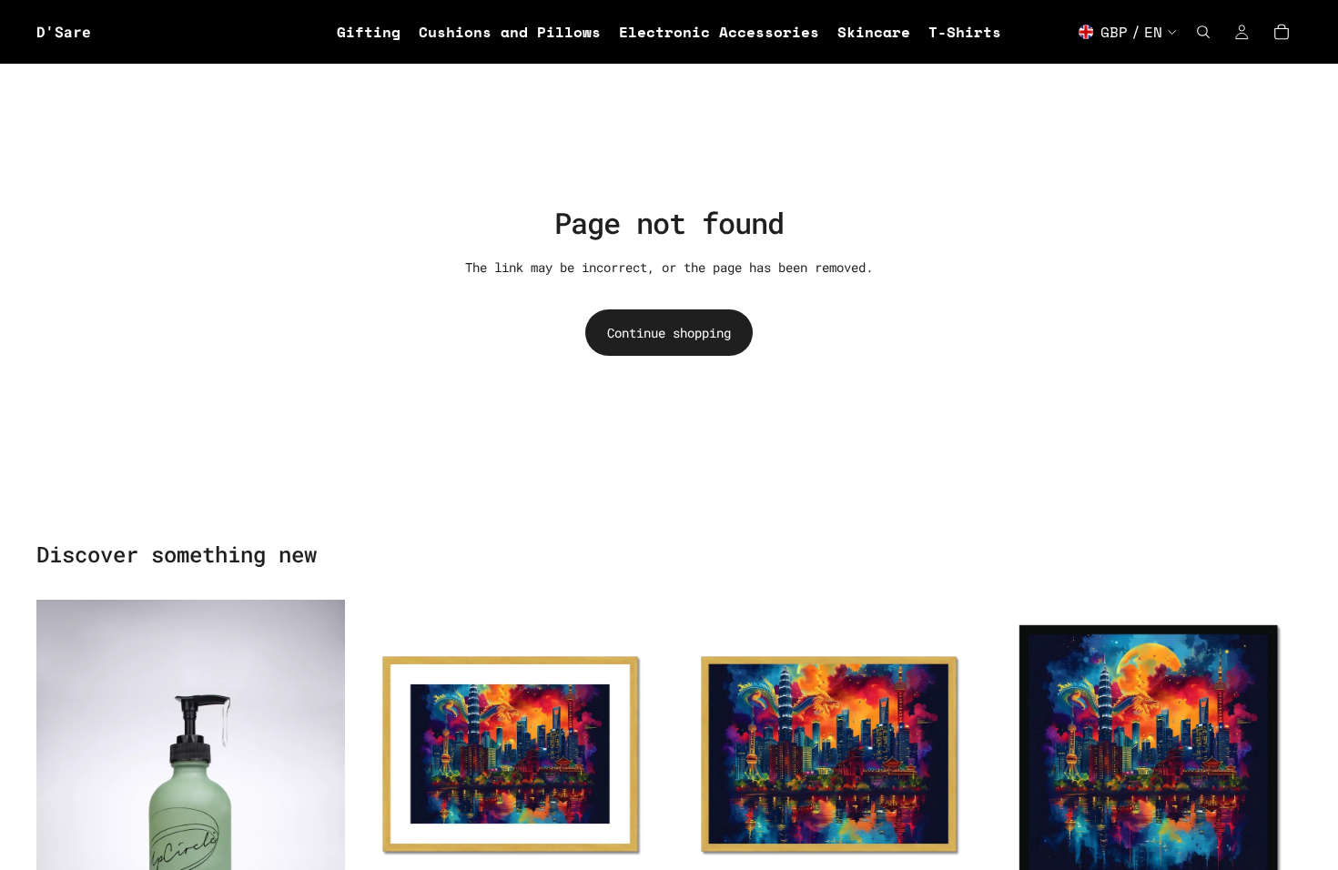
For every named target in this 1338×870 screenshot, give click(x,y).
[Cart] (1282, 32)
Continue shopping (669, 332)
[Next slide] (636, 753)
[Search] (1203, 32)
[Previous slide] (383, 753)
